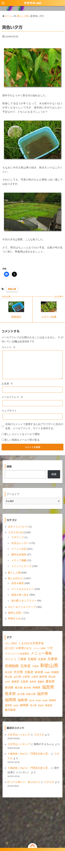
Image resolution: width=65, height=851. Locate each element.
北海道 (25, 666)
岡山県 (52, 676)
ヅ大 (50, 648)
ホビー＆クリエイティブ (22, 607)
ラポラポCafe (15, 532)
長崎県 (52, 700)
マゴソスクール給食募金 (17, 653)
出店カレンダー (20, 543)
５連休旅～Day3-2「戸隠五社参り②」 (28, 753)
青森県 (16, 706)
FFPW (7, 644)
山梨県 (34, 677)
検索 (53, 474)
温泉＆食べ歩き (20, 594)
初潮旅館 (12, 666)
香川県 (33, 705)
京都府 (32, 659)
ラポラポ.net (32, 3)
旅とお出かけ (15, 578)
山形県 (26, 676)
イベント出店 (18, 548)
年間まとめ (14, 618)
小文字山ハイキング (18, 734)
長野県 (8, 705)
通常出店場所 (18, 554)
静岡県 (24, 705)
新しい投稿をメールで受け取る (22, 439)
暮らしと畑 (14, 572)
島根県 (15, 681)
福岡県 (10, 700)
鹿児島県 (10, 709)
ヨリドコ (10, 659)
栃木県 (27, 687)
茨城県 (44, 700)
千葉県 (35, 666)
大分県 (18, 672)
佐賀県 (42, 659)
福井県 (42, 694)
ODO (14, 643)
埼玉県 (8, 672)
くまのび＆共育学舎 (31, 643)
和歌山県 (12, 289)
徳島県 (33, 682)
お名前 (7, 383)
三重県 (22, 659)
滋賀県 (48, 687)
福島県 (23, 700)
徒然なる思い (15, 612)
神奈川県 (31, 694)
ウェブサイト (9, 410)
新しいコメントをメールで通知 (22, 434)
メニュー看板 (41, 653)
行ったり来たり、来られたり (23, 782)
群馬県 (38, 700)
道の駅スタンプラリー (23, 600)
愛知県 (50, 681)
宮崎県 (55, 672)
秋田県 (31, 700)
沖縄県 (36, 687)
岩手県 (7, 682)
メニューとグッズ (21, 566)
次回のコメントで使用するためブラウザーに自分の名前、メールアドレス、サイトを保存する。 (34, 426)
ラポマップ (17, 537)
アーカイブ (13, 494)
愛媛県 (41, 681)
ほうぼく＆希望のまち (18, 648)
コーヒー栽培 (39, 648)
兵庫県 (52, 659)
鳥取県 (48, 705)
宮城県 (47, 672)
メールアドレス (12, 397)
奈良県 (39, 672)
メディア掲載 (18, 560)
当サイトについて (18, 526)
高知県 (41, 705)
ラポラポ (39, 734)
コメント (8, 347)
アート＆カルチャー (22, 589)
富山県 (8, 676)
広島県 (24, 681)
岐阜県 (43, 676)
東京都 (18, 687)
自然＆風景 (17, 583)
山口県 (17, 676)
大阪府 (28, 672)
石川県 (21, 694)
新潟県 (9, 687)
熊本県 (10, 694)
